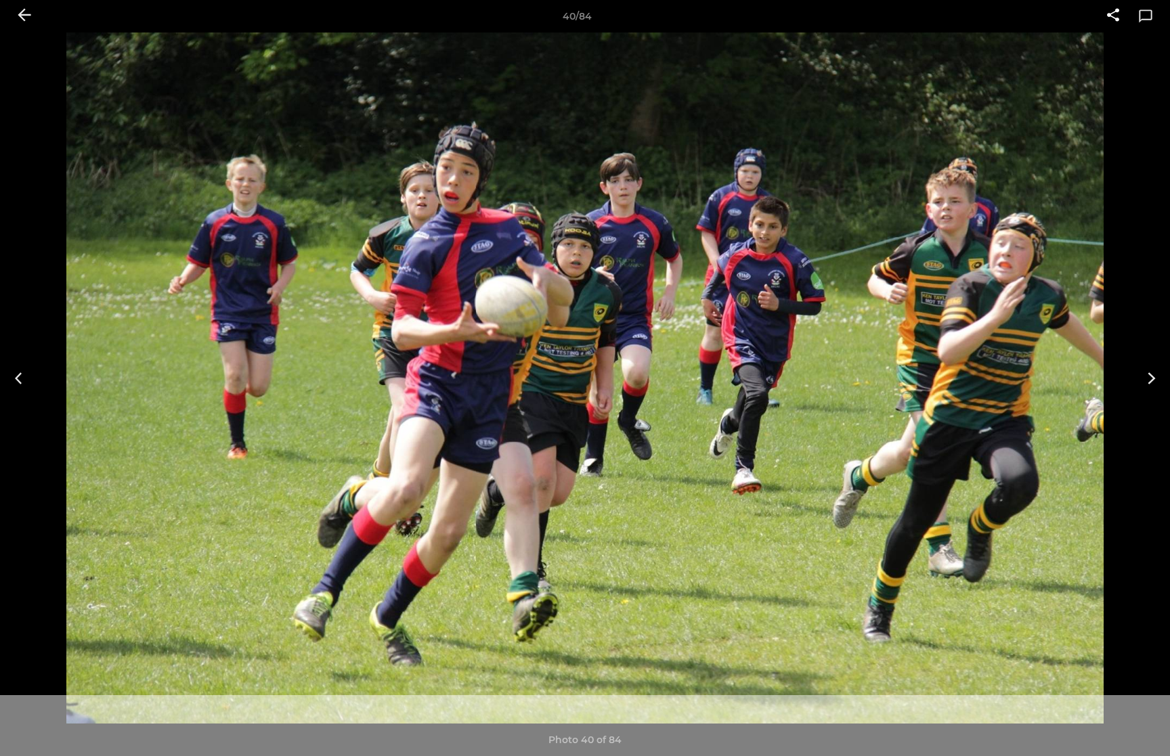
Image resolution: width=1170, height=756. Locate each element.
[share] (1113, 16)
